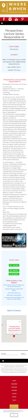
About (14, 380)
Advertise (14, 390)
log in (14, 400)
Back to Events (14, 310)
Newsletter (14, 384)
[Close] (20, 322)
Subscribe (14, 387)
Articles (14, 396)
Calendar (15, 270)
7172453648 (15, 274)
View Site (15, 265)
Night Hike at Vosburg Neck (14, 295)
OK (14, 415)
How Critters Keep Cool (14, 292)
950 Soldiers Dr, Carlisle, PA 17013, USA (14, 333)
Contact (14, 393)
